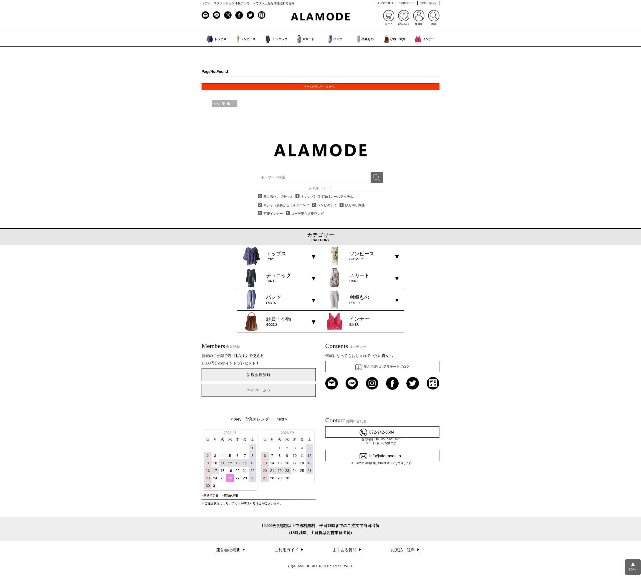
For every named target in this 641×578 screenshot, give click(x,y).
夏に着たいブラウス (278, 197)
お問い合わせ (428, 3)
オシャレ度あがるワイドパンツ (286, 205)
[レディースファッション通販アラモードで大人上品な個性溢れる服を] (320, 17)
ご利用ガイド (406, 3)
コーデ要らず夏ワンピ (307, 214)
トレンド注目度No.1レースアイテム (327, 197)
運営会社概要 (228, 550)
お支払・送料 (403, 550)
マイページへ (259, 390)
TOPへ (633, 565)
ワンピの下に (327, 205)
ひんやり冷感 (355, 205)
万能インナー (273, 214)
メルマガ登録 (385, 3)
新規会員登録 (259, 374)
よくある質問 (345, 550)
